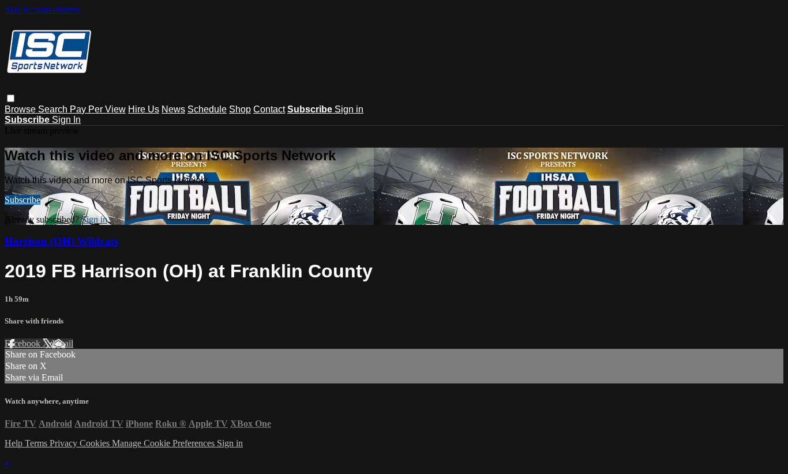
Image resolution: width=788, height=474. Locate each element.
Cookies (96, 443)
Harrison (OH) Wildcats (61, 241)
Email (62, 343)
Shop (240, 109)
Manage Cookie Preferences (164, 443)
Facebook (24, 343)
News (173, 109)
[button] (10, 98)
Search (54, 109)
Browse (21, 109)
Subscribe (22, 200)
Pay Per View (98, 109)
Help (15, 443)
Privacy (65, 443)
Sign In (66, 120)
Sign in (349, 109)
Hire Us (143, 109)
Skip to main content (42, 9)
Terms (37, 443)
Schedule (207, 109)
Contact (269, 109)
